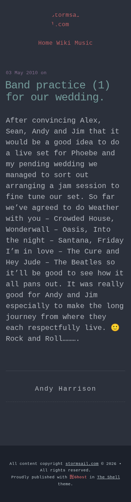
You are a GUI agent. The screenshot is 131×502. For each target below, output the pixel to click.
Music (84, 43)
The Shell (108, 477)
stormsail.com (65, 20)
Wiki (63, 43)
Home (45, 43)
